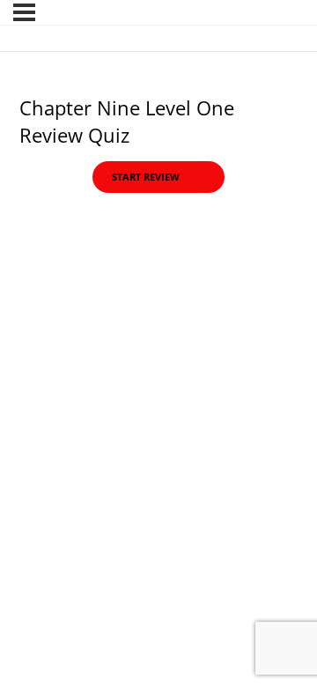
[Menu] (24, 12)
